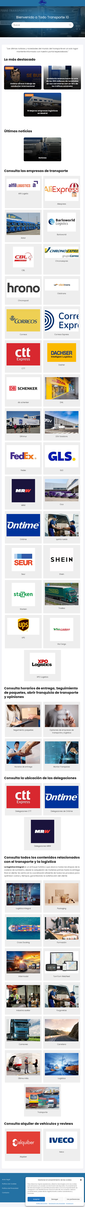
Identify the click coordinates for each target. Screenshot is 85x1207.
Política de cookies (42, 1203)
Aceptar (36, 1199)
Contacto (5, 1193)
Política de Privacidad (10, 1188)
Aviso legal (6, 1179)
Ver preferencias (73, 1199)
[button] (81, 1180)
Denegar (54, 1199)
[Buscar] (69, 24)
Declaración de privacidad (57, 1203)
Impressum (69, 1203)
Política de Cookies (9, 1184)
